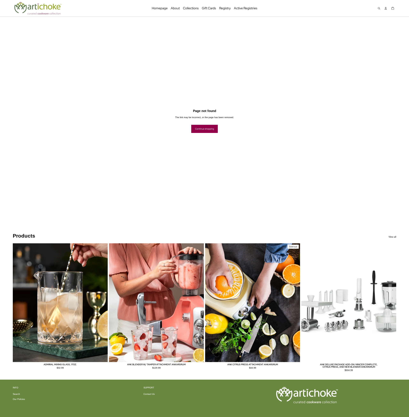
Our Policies (19, 399)
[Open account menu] (385, 8)
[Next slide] (103, 302)
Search (16, 394)
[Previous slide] (17, 302)
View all (392, 237)
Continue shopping (204, 128)
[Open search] (378, 8)
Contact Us (149, 394)
